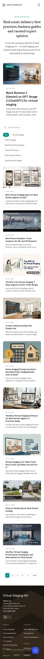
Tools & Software (12, 150)
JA (9, 617)
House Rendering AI (9, 633)
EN (5, 617)
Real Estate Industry (13, 155)
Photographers (29, 633)
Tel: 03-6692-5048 (9, 611)
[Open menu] (39, 5)
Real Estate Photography (14, 145)
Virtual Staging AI (9, 629)
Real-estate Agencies (31, 629)
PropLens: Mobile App (10, 645)
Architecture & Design (13, 160)
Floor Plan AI (7, 641)
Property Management (31, 637)
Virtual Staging (18, 135)
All (6, 135)
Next (35, 575)
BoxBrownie (28, 648)
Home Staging (10, 140)
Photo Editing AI (8, 637)
